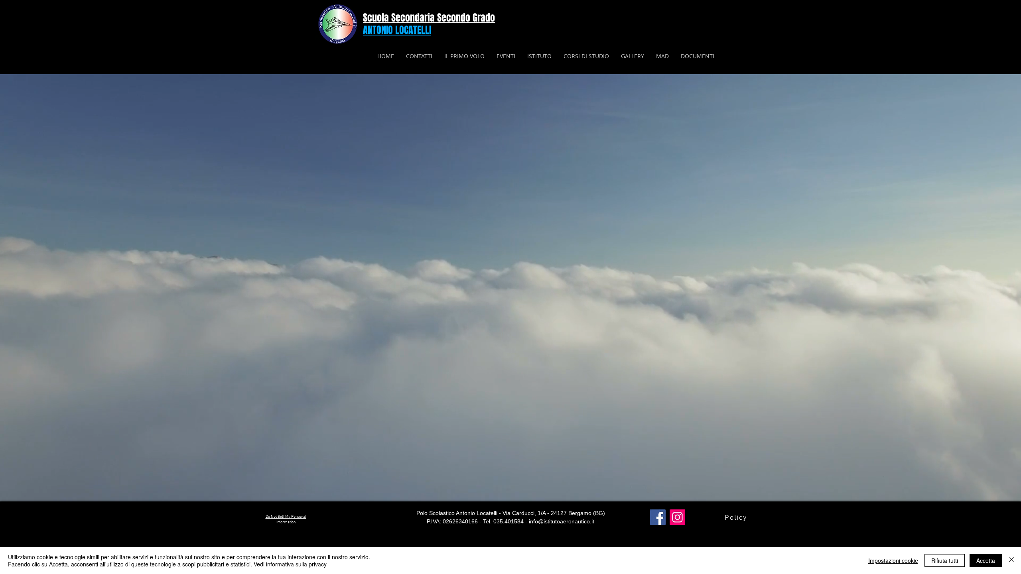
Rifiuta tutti (944, 560)
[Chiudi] (1011, 560)
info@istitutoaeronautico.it (561, 521)
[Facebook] (658, 517)
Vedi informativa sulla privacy (290, 564)
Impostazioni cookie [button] (893, 560)
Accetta (985, 560)
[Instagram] (677, 517)
